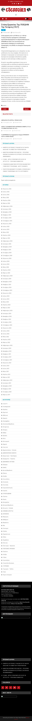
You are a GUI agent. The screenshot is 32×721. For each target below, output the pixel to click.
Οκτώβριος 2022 (7, 322)
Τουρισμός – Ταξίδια (8, 569)
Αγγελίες (5, 409)
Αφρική (5, 444)
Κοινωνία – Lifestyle (8, 508)
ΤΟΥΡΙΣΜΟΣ (6, 566)
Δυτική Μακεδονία (7, 470)
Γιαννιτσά (5, 447)
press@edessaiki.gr (8, 594)
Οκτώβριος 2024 (7, 252)
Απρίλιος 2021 (6, 374)
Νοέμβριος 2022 (7, 319)
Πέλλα (4, 537)
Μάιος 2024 (6, 267)
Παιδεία (5, 531)
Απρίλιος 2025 (6, 235)
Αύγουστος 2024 (7, 258)
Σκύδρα (5, 554)
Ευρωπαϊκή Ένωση (7, 487)
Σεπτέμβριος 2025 (7, 220)
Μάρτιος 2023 (6, 307)
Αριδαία (5, 435)
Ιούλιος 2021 (6, 365)
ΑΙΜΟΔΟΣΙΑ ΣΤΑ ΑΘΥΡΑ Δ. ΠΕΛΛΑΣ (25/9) (11, 120)
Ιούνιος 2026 (6, 194)
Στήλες (5, 557)
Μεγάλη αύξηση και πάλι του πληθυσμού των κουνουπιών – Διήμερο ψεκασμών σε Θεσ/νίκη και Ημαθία (28, 109)
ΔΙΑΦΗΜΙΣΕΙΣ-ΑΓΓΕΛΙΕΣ (9, 461)
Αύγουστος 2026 (7, 189)
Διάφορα (5, 464)
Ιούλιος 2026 (6, 191)
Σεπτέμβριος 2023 (7, 290)
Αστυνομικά (6, 441)
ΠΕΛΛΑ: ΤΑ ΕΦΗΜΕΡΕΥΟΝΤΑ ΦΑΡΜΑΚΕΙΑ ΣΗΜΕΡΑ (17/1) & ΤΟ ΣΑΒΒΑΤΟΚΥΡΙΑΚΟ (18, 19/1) (16, 127)
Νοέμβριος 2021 (7, 354)
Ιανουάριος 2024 (7, 278)
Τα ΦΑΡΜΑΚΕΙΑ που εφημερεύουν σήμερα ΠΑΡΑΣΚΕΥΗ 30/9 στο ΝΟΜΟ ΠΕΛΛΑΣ (15, 135)
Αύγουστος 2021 (7, 362)
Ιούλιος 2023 (6, 296)
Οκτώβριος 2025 (7, 217)
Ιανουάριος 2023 (7, 313)
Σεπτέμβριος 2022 (7, 325)
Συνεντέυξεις (6, 560)
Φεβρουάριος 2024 (7, 275)
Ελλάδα (5, 476)
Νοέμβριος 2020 (7, 388)
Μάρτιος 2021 (6, 377)
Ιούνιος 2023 (6, 299)
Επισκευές (5, 482)
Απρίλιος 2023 (6, 304)
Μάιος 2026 (6, 197)
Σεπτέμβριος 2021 (7, 360)
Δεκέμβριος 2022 (7, 316)
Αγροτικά (5, 412)
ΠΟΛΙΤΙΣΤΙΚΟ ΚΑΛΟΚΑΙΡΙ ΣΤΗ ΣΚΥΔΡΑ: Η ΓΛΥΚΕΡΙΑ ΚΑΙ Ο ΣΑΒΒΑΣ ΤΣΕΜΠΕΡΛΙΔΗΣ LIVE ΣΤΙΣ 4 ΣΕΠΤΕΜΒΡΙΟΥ (16, 170)
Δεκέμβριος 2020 (7, 386)
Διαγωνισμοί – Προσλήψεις (10, 456)
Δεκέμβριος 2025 (7, 212)
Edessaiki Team (17, 122)
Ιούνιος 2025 (6, 229)
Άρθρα (4, 432)
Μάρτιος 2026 (6, 203)
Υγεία (3, 29)
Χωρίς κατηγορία (7, 574)
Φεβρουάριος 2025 (7, 241)
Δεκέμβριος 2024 (7, 246)
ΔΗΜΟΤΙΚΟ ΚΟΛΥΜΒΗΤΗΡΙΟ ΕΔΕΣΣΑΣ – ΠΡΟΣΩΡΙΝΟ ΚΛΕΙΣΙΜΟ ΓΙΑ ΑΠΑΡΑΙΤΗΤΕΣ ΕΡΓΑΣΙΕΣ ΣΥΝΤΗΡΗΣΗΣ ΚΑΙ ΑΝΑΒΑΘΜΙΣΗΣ (17, 154)
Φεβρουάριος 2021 (7, 380)
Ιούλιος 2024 (6, 261)
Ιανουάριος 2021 (7, 383)
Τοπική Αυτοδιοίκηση (8, 563)
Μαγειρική (5, 516)
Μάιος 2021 (6, 371)
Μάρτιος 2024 (6, 273)
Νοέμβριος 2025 (7, 215)
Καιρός (4, 499)
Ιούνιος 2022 (6, 333)
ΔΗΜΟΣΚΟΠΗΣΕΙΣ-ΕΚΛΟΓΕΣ (9, 453)
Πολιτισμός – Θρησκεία (9, 545)
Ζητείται (5, 496)
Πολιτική (5, 542)
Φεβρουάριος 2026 (7, 206)
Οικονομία (5, 528)
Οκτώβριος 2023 (7, 287)
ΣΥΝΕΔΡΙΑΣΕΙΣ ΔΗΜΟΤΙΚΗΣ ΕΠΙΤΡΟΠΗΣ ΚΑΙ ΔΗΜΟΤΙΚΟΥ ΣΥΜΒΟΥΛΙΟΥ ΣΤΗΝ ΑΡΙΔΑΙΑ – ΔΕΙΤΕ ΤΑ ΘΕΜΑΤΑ (17, 165)
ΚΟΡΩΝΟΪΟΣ (6, 513)
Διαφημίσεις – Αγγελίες (9, 458)
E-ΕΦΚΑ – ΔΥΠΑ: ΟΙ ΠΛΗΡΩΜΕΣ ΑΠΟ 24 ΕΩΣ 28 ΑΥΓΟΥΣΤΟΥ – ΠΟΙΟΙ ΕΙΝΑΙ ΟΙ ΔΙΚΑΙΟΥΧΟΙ (14, 160)
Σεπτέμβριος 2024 (7, 255)
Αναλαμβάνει (6, 421)
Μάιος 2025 (6, 232)
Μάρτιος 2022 (6, 342)
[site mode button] (26, 18)
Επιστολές (5, 484)
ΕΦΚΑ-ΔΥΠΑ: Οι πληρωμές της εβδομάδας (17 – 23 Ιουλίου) (6, 109)
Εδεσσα (5, 473)
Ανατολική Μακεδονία (8, 424)
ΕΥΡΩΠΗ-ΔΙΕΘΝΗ (7, 493)
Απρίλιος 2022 (6, 339)
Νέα (4, 525)
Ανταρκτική (6, 427)
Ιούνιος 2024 (6, 264)
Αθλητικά (5, 415)
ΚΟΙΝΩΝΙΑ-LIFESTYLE (8, 511)
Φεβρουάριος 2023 (7, 310)
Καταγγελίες (6, 502)
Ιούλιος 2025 (6, 226)
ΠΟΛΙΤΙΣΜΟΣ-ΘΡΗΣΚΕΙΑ (9, 548)
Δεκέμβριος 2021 (7, 351)
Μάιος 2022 (6, 336)
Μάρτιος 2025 (6, 238)
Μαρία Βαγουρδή (16, 32)
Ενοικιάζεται (6, 479)
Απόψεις (5, 429)
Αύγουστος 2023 (7, 293)
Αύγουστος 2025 (7, 223)
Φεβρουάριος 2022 (7, 345)
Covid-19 (5, 403)
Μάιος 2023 (6, 302)
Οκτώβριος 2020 (7, 391)
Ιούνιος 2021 (6, 368)
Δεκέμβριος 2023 (7, 281)
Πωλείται (5, 551)
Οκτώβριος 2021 (7, 357)
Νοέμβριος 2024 (7, 249)
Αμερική (5, 418)
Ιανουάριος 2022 (7, 348)
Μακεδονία (5, 522)
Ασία (4, 438)
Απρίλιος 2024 (6, 270)
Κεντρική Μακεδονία (8, 505)
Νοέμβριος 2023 (7, 284)
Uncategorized (6, 406)
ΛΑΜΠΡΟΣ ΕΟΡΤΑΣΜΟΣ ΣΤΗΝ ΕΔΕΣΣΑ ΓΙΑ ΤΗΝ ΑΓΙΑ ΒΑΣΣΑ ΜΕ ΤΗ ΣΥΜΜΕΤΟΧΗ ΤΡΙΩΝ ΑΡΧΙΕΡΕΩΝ (16, 148)
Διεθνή (4, 467)
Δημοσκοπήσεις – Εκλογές (9, 450)
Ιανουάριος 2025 (7, 244)
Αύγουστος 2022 (7, 328)
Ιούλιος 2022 (6, 331)
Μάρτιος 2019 (6, 394)
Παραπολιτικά (6, 534)
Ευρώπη (5, 490)
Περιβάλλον (6, 540)
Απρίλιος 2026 (6, 200)
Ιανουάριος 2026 (7, 209)
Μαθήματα (5, 519)
